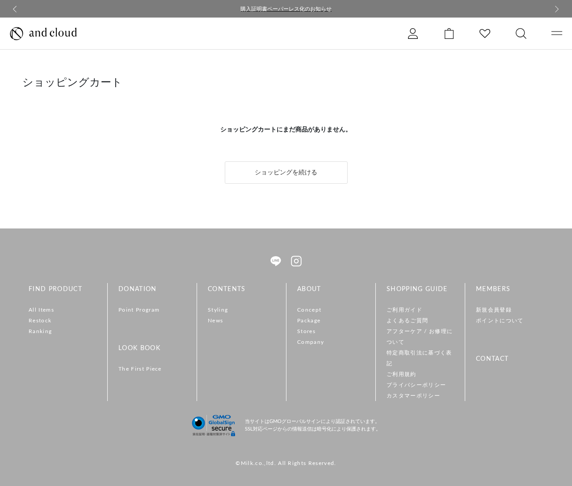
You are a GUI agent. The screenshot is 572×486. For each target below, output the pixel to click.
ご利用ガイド (404, 310)
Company (310, 342)
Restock (40, 320)
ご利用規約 (401, 374)
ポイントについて (500, 320)
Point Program (139, 310)
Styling (218, 310)
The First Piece (140, 369)
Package (308, 320)
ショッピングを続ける (286, 172)
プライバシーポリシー (416, 385)
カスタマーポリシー (413, 395)
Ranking (40, 331)
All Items (41, 310)
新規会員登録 (494, 310)
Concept (309, 310)
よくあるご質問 (407, 320)
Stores (306, 331)
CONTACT (492, 359)
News (215, 320)
